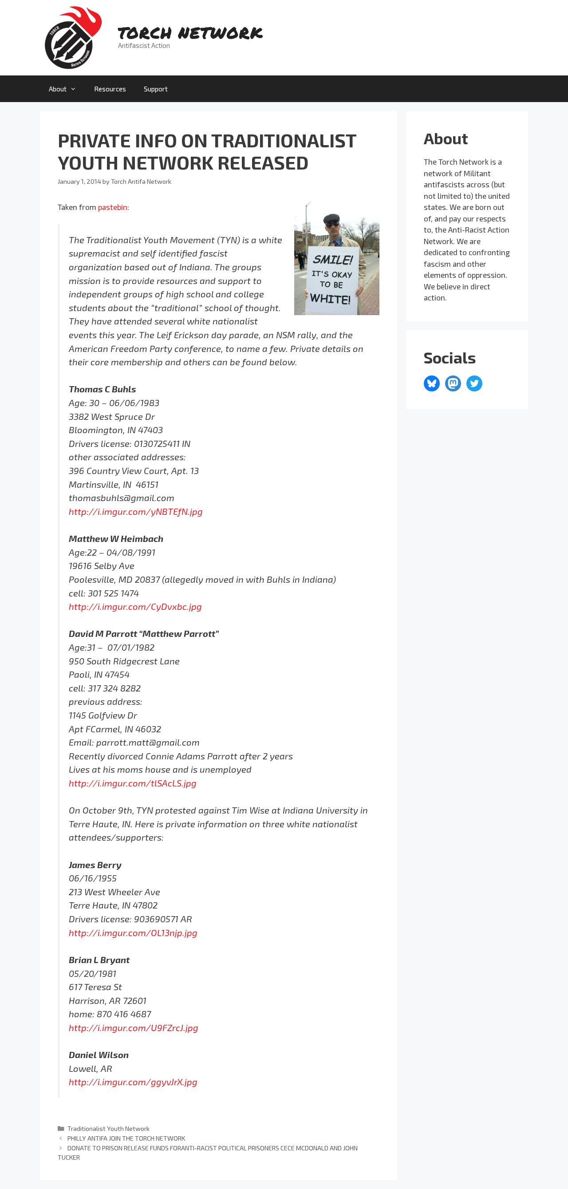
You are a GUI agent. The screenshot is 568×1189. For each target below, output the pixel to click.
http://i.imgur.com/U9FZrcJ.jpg (133, 1027)
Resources (110, 89)
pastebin (112, 206)
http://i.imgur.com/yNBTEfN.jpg (136, 511)
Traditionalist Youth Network (108, 1128)
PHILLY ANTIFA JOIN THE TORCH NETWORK (126, 1138)
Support (156, 89)
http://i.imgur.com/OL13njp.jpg (133, 932)
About (58, 89)
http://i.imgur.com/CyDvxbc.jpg (135, 606)
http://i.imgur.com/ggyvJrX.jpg (133, 1081)
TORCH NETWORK (190, 32)
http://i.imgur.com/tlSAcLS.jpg (133, 783)
